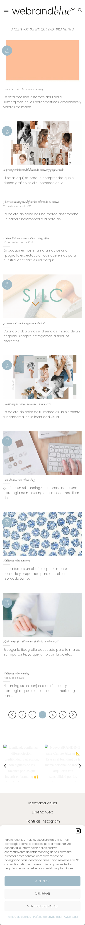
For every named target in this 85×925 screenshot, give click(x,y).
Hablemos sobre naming (16, 673)
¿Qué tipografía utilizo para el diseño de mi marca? (30, 641)
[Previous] (12, 715)
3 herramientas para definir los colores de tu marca (31, 202)
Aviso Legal (71, 917)
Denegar (42, 893)
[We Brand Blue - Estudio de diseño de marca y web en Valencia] (43, 10)
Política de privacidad (47, 917)
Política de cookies (19, 917)
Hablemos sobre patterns (16, 560)
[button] (78, 831)
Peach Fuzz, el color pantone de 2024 (23, 89)
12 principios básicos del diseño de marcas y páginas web (33, 170)
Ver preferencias (42, 906)
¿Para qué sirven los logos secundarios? (24, 323)
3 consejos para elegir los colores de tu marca (27, 404)
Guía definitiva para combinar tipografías (26, 238)
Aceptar (42, 881)
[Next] (73, 715)
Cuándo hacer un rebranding (19, 480)
